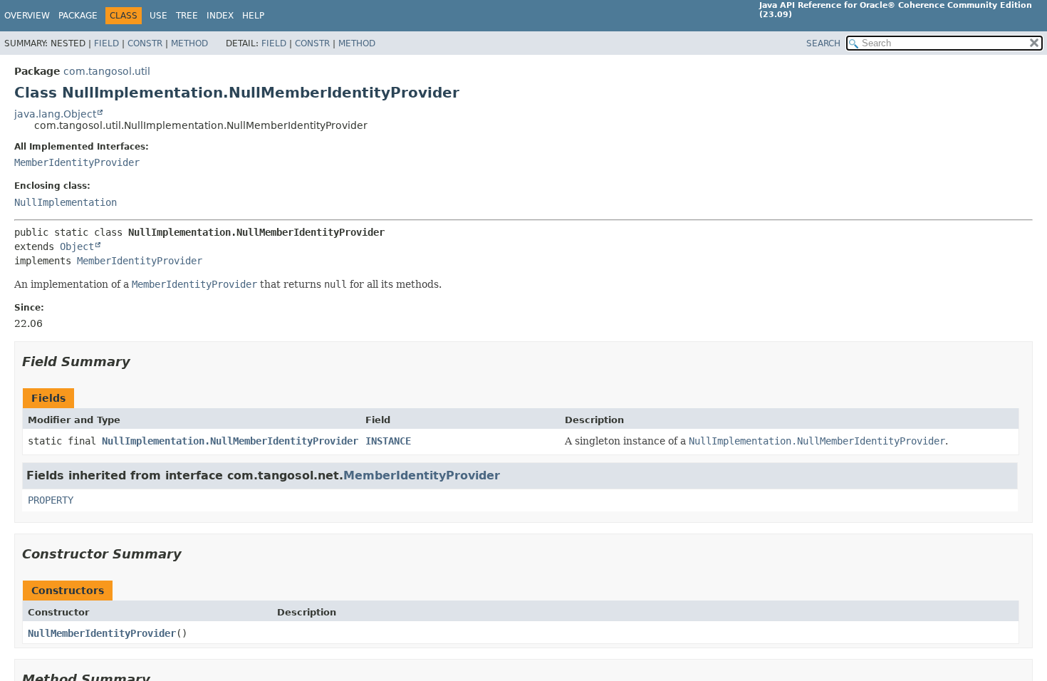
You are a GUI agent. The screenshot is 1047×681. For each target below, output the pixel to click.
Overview (27, 16)
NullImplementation (65, 202)
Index (220, 16)
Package (78, 16)
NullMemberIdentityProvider (102, 633)
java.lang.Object (55, 114)
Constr (144, 43)
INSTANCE (388, 441)
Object (77, 246)
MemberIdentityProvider (77, 162)
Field (106, 43)
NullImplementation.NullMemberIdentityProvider (230, 441)
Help (253, 16)
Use (158, 16)
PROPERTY (50, 500)
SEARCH (823, 43)
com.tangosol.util (106, 71)
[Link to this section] (140, 361)
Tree (187, 16)
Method (189, 43)
